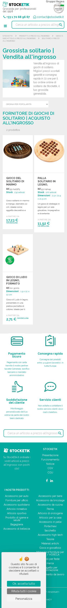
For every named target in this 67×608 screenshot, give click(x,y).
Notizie (50, 464)
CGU (50, 472)
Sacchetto (50, 530)
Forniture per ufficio (17, 500)
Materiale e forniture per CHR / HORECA (50, 553)
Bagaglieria (16, 524)
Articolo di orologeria (50, 513)
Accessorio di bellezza (16, 528)
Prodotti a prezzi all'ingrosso (34, 36)
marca (50, 563)
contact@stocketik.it (50, 17)
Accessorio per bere (50, 496)
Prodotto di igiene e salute (16, 518)
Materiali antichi (50, 543)
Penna (50, 509)
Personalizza (23, 598)
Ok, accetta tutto (24, 583)
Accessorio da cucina (50, 504)
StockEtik (8, 36)
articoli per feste (50, 559)
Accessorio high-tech (50, 535)
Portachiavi (50, 526)
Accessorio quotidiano (17, 504)
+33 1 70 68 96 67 (18, 17)
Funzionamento (50, 459)
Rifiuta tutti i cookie (23, 591)
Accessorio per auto (16, 496)
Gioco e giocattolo (50, 548)
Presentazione (50, 455)
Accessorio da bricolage (50, 500)
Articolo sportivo (16, 513)
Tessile (50, 539)
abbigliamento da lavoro (50, 574)
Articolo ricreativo (17, 509)
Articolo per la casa (50, 517)
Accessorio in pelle (50, 522)
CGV (50, 468)
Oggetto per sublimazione (50, 568)
